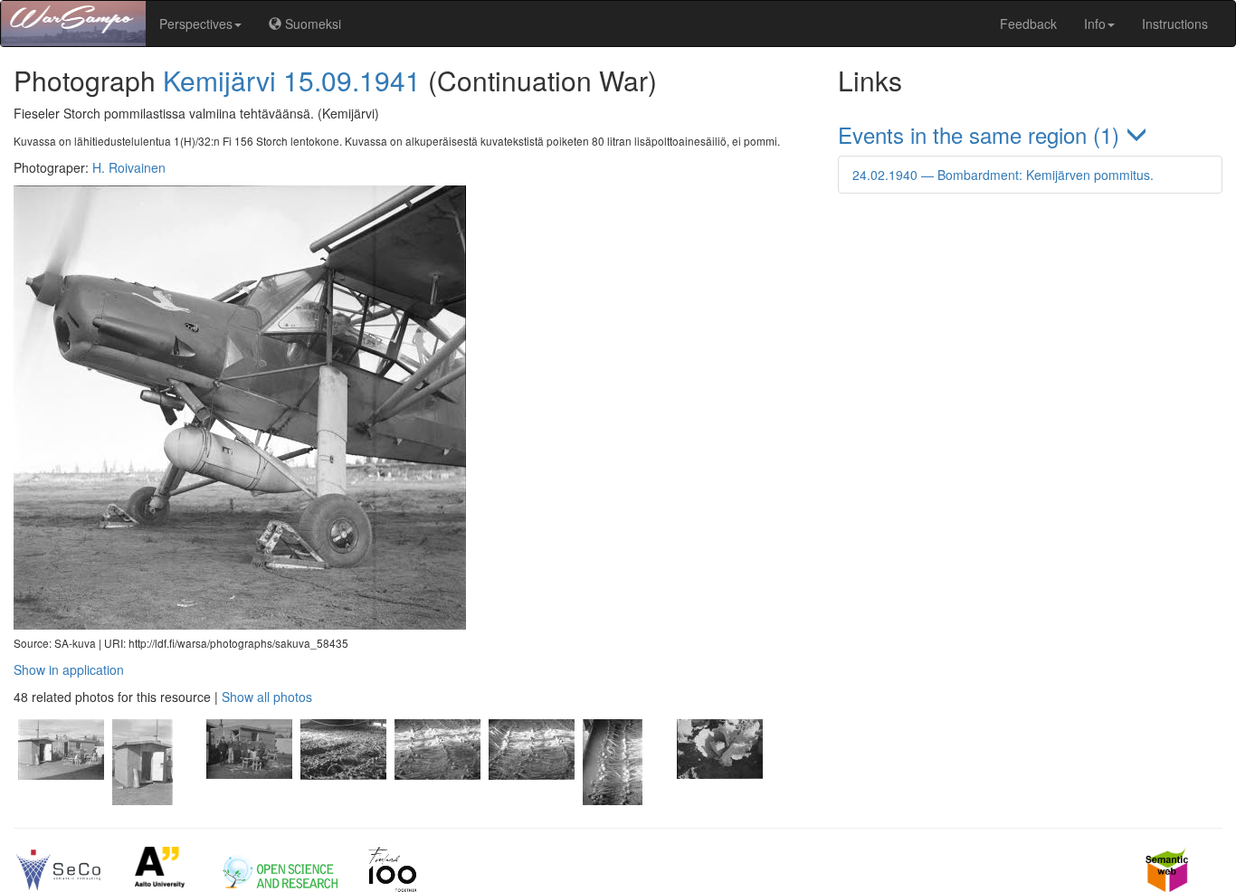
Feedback (1028, 23)
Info (1095, 23)
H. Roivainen (129, 167)
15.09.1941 (352, 80)
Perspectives (196, 23)
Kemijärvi (219, 80)
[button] (1030, 134)
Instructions (1175, 23)
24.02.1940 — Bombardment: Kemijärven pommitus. (1003, 175)
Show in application (69, 669)
